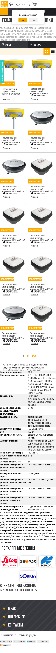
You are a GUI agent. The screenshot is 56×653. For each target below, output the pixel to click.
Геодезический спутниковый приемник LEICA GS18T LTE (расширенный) (41, 288)
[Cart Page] (34, 4)
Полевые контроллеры (25, 590)
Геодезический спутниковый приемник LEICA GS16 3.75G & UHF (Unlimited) (13, 337)
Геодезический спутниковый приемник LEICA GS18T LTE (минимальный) (41, 190)
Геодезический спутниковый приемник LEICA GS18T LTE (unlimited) (41, 337)
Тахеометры (6, 590)
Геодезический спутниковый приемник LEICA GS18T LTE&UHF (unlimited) (41, 239)
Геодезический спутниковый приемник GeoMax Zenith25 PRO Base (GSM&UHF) (11, 93)
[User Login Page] (24, 4)
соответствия (38, 96)
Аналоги (6, 99)
